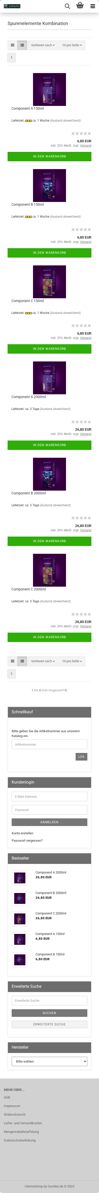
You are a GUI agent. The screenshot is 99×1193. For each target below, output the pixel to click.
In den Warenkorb (49, 156)
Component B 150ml (27, 204)
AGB (7, 1097)
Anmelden (49, 822)
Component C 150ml (27, 301)
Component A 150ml (27, 108)
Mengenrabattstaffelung (21, 1132)
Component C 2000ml (28, 589)
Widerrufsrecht (14, 1114)
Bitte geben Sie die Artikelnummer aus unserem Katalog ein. (46, 733)
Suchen (49, 1013)
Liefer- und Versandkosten (23, 1123)
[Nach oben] (85, 1185)
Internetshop (34, 1186)
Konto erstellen (22, 833)
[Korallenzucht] (10, 6)
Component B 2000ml (28, 493)
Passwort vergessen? (27, 840)
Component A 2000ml (28, 397)
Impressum (12, 1106)
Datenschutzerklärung (20, 1140)
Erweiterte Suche (49, 1024)
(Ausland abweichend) (65, 120)
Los (81, 757)
